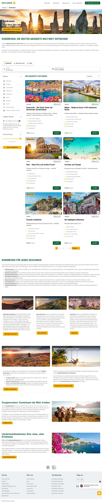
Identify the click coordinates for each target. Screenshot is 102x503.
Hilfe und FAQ (5, 479)
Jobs (28, 481)
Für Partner (30, 484)
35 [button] (69, 248)
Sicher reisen (5, 484)
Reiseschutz (65, 3)
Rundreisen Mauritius (58, 488)
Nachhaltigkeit (5, 491)
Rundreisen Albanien (57, 479)
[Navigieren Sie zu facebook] (78, 479)
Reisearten (56, 3)
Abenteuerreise (20, 63)
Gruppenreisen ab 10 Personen (10, 493)
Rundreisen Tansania (57, 493)
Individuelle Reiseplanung (9, 486)
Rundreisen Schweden (58, 491)
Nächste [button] (75, 248)
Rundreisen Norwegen (58, 484)
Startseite (4, 7)
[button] (12, 76)
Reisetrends (5, 496)
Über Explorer (30, 479)
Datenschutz (30, 491)
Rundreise (8, 63)
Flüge (30, 63)
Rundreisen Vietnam (57, 481)
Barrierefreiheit (31, 493)
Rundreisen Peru (56, 486)
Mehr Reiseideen (77, 3)
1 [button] (56, 248)
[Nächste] (60, 91)
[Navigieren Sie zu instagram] (81, 479)
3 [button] (63, 248)
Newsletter (5, 488)
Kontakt (4, 481)
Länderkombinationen (14, 440)
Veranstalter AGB (31, 486)
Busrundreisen (40, 314)
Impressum (30, 488)
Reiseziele (47, 3)
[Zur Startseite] (9, 2)
